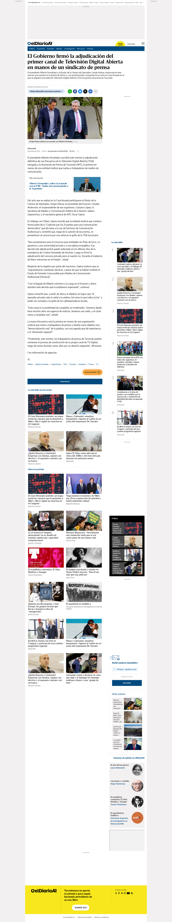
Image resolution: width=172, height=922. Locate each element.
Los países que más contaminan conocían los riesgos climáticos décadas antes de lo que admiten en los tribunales (117, 744)
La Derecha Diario (83, 2)
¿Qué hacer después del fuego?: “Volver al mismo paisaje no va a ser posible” (118, 731)
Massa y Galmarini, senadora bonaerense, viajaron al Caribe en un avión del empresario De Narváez (83, 419)
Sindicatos (82, 364)
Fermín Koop (70, 541)
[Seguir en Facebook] (119, 893)
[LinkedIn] (90, 91)
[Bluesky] (80, 91)
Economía (41, 49)
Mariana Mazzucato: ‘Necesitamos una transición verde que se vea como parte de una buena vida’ (82, 535)
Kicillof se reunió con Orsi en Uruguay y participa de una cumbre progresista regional (45, 643)
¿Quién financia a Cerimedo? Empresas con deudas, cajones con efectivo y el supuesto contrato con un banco (45, 457)
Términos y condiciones (101, 917)
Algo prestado (143, 2)
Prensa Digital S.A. (69, 917)
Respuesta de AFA (129, 2)
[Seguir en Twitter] (116, 893)
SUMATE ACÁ (81, 907)
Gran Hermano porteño (60, 2)
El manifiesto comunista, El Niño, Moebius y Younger (44, 570)
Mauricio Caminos (34, 427)
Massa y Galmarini (104, 2)
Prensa (91, 364)
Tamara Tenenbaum (35, 575)
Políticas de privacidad (84, 917)
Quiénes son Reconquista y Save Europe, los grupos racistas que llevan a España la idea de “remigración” (43, 607)
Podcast (90, 49)
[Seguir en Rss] (132, 893)
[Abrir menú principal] (143, 43)
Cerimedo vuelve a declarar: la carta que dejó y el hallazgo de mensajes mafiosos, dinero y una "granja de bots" (129, 267)
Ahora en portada (36, 469)
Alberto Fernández (42, 364)
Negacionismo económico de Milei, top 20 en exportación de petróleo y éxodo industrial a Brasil (83, 498)
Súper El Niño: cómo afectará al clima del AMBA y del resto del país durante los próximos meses (83, 456)
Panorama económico (47, 2)
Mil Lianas (81, 49)
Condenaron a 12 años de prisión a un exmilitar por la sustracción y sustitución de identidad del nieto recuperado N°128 (130, 397)
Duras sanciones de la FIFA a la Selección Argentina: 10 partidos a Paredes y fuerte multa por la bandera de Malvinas (130, 362)
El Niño (137, 2)
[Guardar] (95, 91)
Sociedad (50, 49)
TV (97, 364)
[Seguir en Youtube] (128, 893)
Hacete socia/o (120, 44)
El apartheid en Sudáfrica (78, 603)
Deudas (112, 2)
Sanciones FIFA (119, 2)
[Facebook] (75, 91)
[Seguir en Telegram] (122, 893)
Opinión (59, 49)
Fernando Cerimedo (73, 2)
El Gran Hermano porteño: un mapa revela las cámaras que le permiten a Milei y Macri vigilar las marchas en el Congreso (45, 420)
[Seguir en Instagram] (125, 893)
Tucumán (72, 364)
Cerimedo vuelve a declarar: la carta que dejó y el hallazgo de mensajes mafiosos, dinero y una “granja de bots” (83, 679)
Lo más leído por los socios (40, 390)
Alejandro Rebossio (73, 504)
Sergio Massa (56, 364)
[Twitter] (85, 91)
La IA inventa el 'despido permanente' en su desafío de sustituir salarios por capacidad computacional (43, 536)
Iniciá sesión (131, 44)
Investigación (69, 49)
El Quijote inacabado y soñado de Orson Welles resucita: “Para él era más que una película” (82, 572)
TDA (65, 364)
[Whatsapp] (70, 91)
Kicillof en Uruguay (94, 2)
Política (32, 49)
